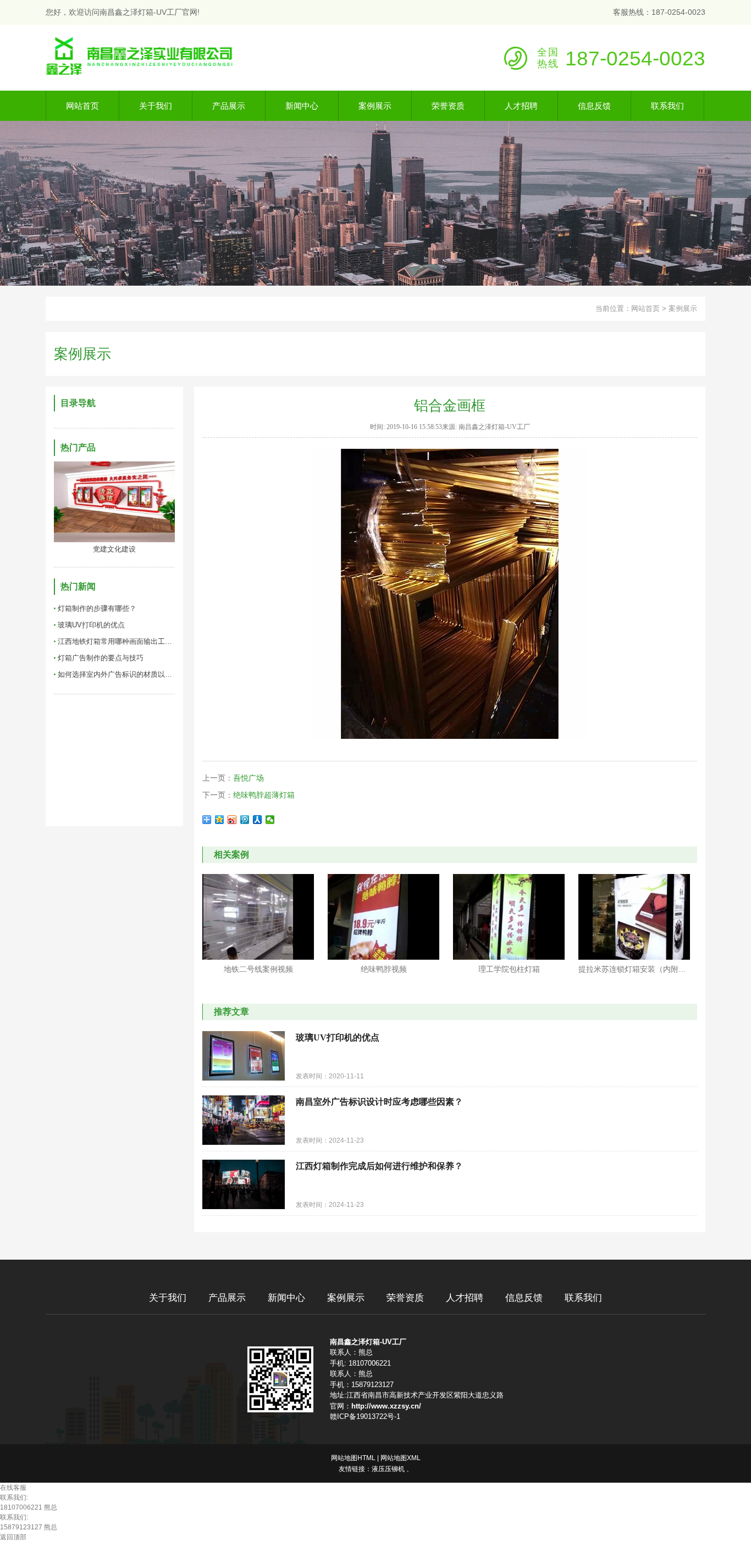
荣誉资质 (405, 1298)
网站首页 (645, 308)
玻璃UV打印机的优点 (91, 625)
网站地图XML (400, 1458)
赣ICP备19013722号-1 (365, 1416)
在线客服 (13, 1487)
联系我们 (583, 1298)
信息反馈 (524, 1298)
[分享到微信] (270, 819)
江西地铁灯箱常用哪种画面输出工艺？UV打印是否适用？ (116, 641)
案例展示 (683, 308)
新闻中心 (286, 1298)
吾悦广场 (248, 777)
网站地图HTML (353, 1458)
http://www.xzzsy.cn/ (386, 1406)
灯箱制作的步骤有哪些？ (97, 608)
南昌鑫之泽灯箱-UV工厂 (368, 1342)
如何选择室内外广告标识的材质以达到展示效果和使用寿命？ (116, 674)
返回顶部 (13, 1537)
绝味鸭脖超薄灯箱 (264, 795)
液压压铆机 (388, 1469)
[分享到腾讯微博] (245, 819)
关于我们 (167, 1298)
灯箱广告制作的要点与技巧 (100, 658)
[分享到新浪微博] (232, 819)
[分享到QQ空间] (219, 819)
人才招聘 (464, 1298)
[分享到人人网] (257, 819)
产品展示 (227, 1298)
